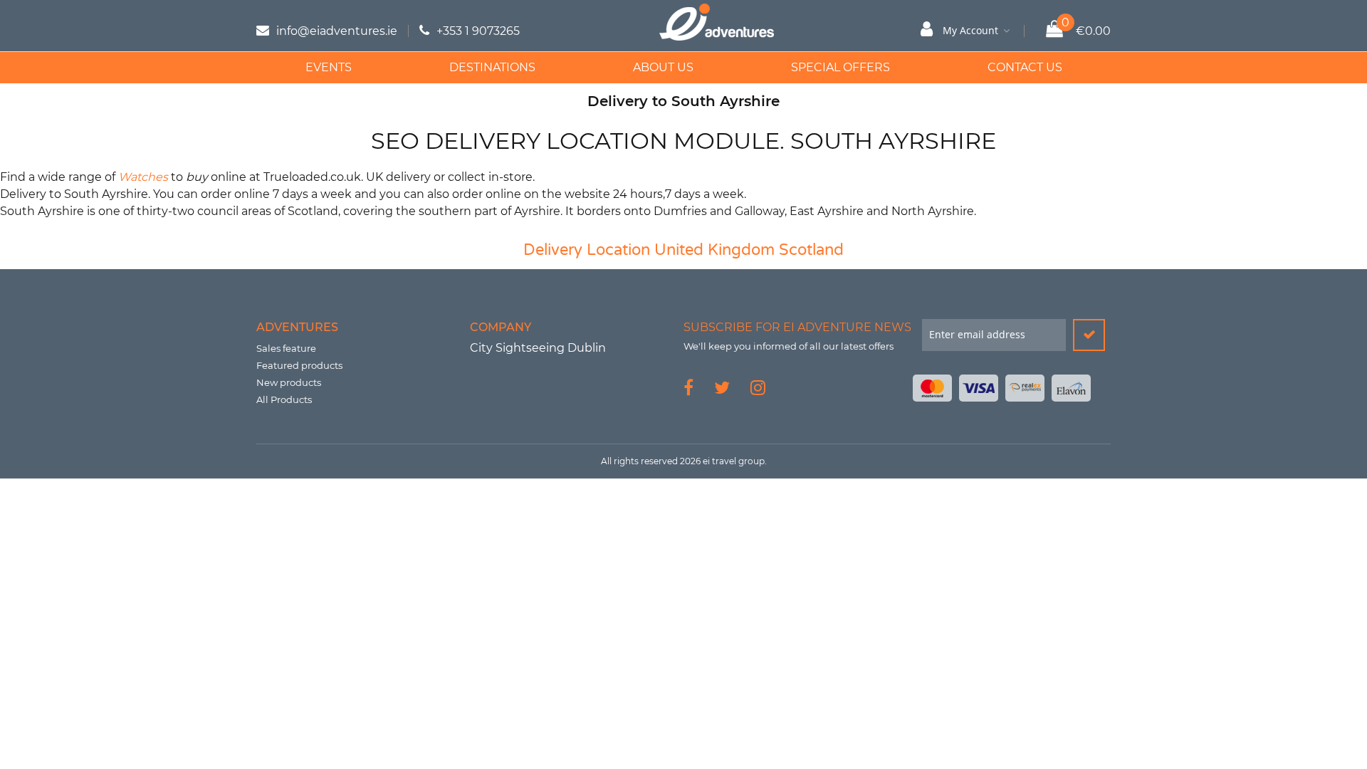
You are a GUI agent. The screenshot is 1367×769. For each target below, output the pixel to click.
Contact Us (1025, 67)
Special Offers (840, 67)
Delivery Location (586, 250)
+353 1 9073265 (478, 31)
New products (288, 382)
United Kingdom (714, 250)
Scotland (811, 250)
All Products (284, 399)
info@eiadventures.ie (336, 31)
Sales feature (286, 348)
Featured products (299, 365)
